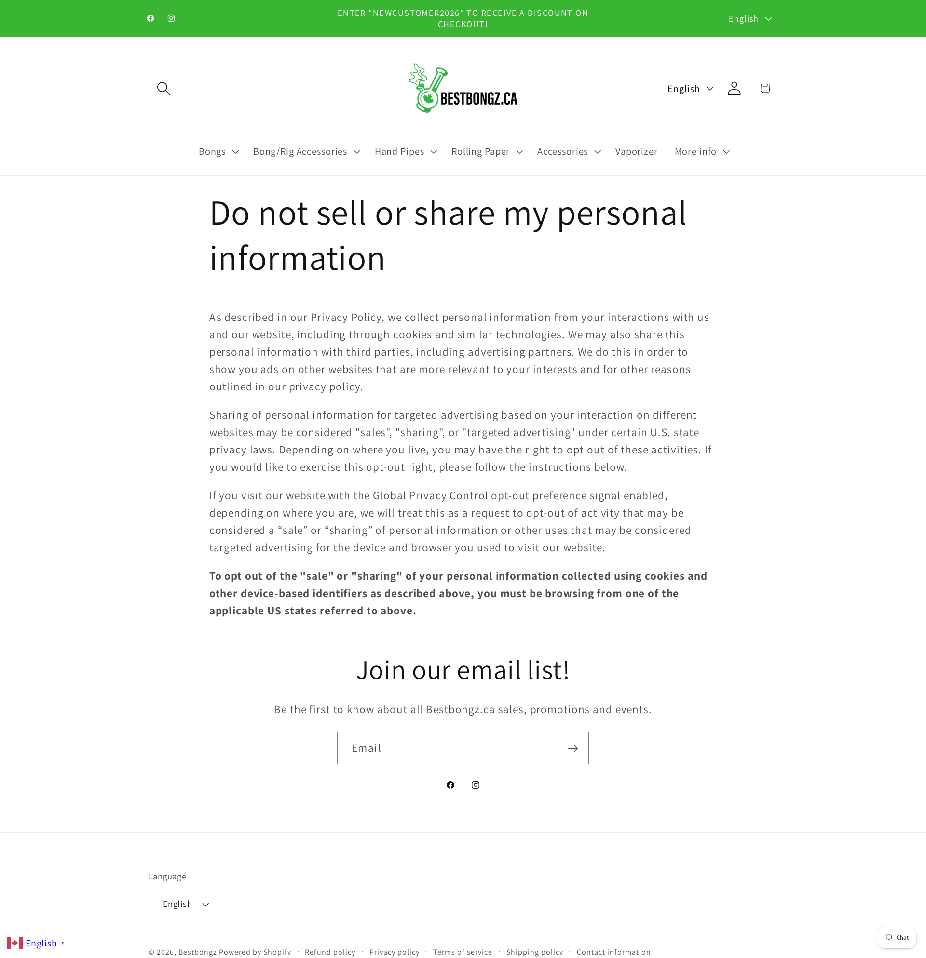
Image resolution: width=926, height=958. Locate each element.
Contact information (614, 952)
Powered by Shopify (255, 952)
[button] (164, 88)
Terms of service (462, 952)
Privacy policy (394, 952)
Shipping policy (534, 952)
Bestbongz (197, 952)
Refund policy (330, 952)
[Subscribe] (573, 748)
